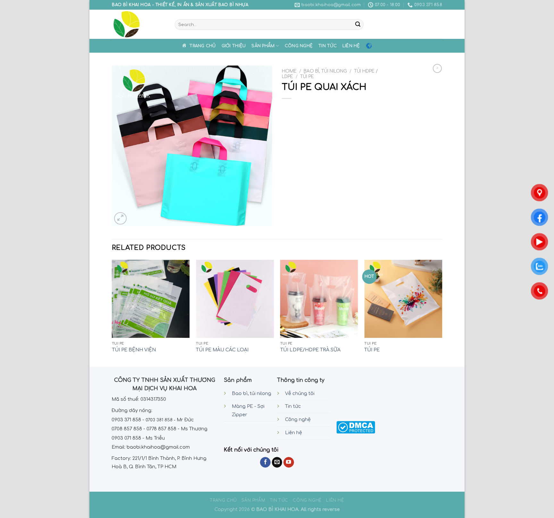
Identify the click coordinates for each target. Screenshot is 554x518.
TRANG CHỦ (223, 500)
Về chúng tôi (300, 393)
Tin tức (293, 406)
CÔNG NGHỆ (299, 46)
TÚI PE (307, 76)
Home (289, 71)
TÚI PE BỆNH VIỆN (134, 349)
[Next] (442, 312)
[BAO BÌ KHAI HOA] (138, 24)
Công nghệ (298, 419)
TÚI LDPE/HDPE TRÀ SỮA (310, 349)
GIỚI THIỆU (234, 46)
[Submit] (357, 24)
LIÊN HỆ (351, 46)
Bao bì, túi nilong (251, 393)
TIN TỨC (327, 46)
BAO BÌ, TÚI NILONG (325, 71)
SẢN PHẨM (262, 46)
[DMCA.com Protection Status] (355, 427)
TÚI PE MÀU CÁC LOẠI (222, 349)
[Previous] (112, 312)
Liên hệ (293, 432)
